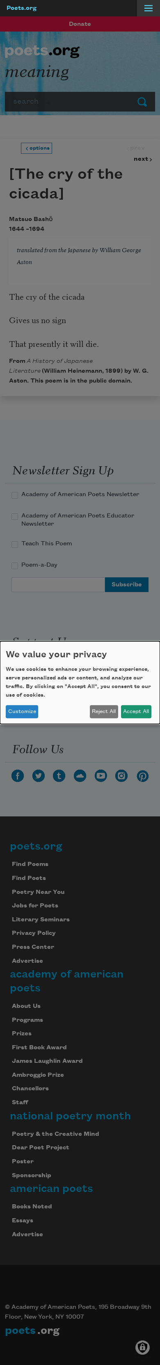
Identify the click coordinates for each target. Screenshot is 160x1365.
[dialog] (80, 682)
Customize (22, 711)
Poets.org (22, 8)
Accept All (136, 711)
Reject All (104, 711)
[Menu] (148, 8)
